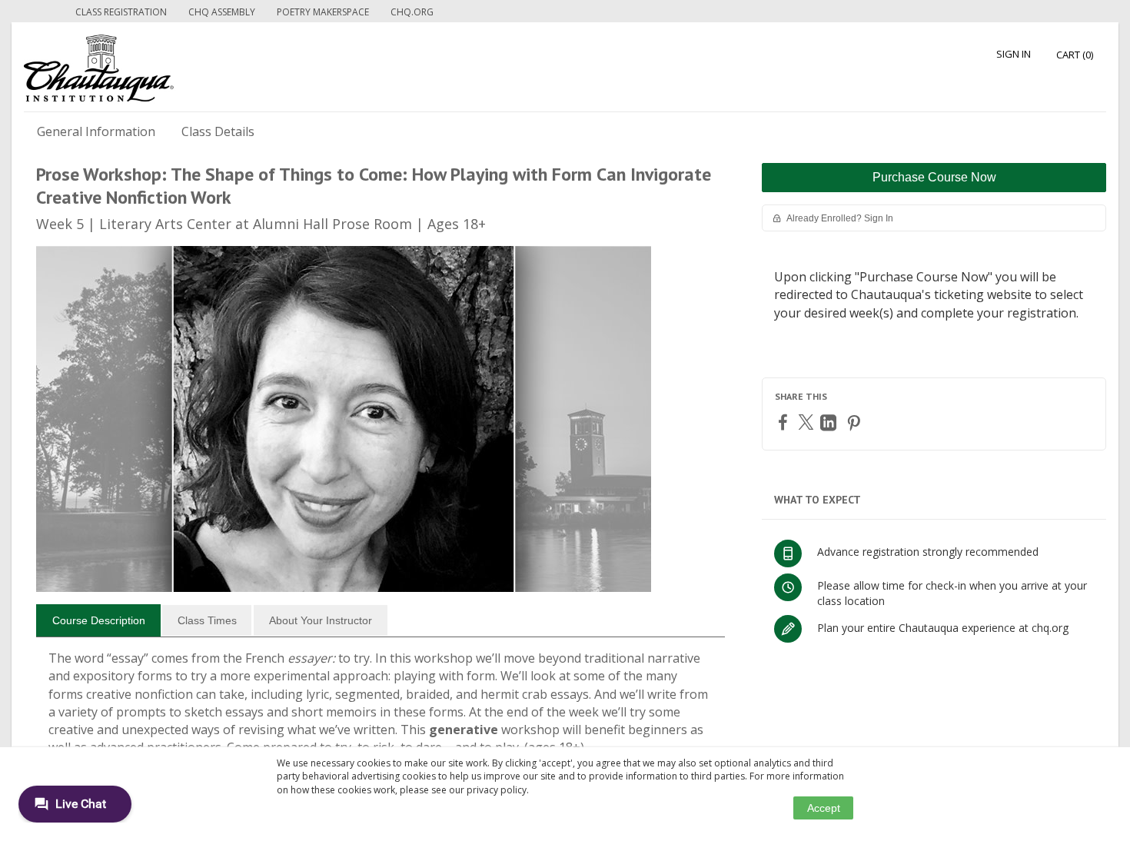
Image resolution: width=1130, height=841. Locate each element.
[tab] (98, 620)
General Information (96, 131)
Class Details (217, 131)
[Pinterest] (856, 422)
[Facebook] (785, 422)
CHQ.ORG (412, 11)
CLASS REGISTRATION (121, 11)
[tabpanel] (380, 709)
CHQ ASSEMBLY (221, 11)
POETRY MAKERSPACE (323, 11)
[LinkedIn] (830, 422)
